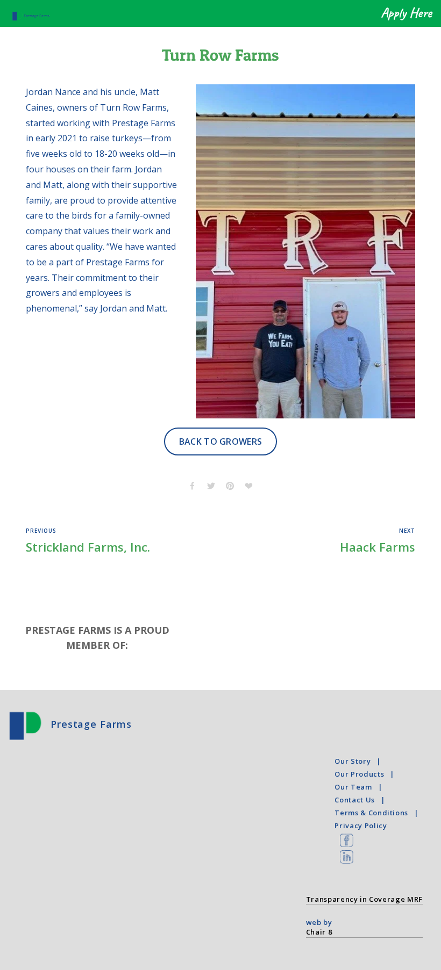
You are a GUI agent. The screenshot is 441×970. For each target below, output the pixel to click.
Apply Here (406, 13)
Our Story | (360, 761)
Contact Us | (362, 800)
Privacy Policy (361, 825)
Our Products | (367, 774)
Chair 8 (319, 932)
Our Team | (360, 787)
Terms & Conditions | (379, 812)
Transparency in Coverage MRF (364, 899)
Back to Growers (220, 441)
